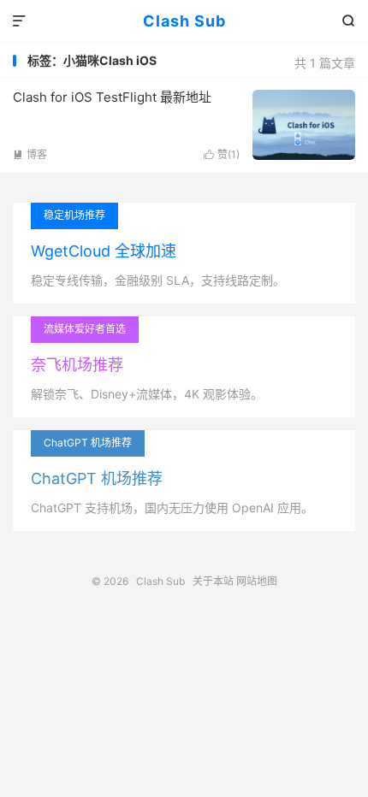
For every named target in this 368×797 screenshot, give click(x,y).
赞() (222, 154)
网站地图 (256, 581)
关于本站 (213, 581)
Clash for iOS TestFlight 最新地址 (112, 97)
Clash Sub (184, 21)
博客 (30, 154)
